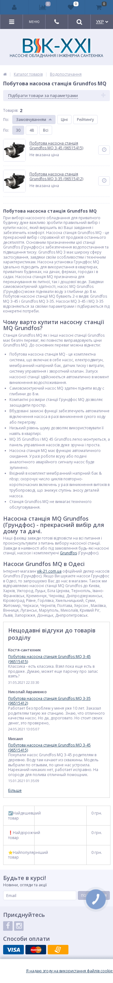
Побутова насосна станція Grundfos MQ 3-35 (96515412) (49, 701)
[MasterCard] (35, 949)
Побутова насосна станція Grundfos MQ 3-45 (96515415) (49, 659)
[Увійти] (14, 7)
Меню (34, 22)
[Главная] (5, 74)
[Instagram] (19, 926)
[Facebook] (8, 926)
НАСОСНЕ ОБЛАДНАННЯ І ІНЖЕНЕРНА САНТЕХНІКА (56, 55)
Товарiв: (10, 110)
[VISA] (13, 949)
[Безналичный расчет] (58, 949)
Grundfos (68, 553)
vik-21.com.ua (49, 571)
